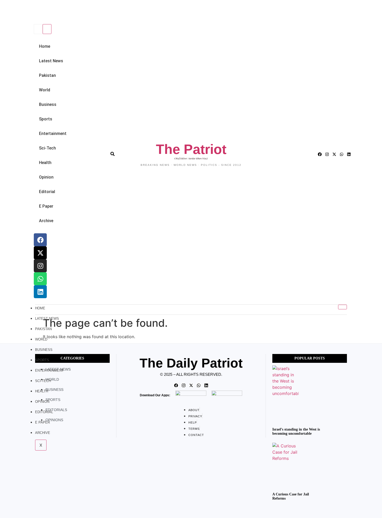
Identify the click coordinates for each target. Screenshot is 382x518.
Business (47, 104)
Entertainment (53, 133)
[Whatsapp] (40, 278)
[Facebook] (40, 239)
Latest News (51, 60)
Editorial (47, 191)
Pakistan (47, 75)
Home (44, 46)
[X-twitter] (40, 252)
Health (45, 162)
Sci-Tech (47, 148)
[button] (33, 12)
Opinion (46, 177)
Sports (45, 119)
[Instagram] (40, 265)
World (44, 89)
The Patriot (191, 149)
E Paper (46, 206)
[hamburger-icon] (342, 307)
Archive (46, 220)
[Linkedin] (40, 291)
